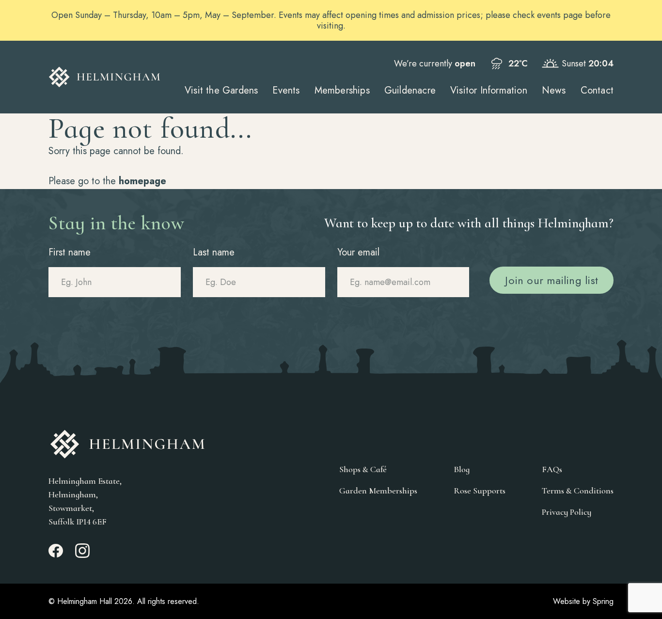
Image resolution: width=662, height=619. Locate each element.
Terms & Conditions (578, 490)
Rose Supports (479, 490)
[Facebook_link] (55, 555)
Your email (358, 252)
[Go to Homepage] (104, 77)
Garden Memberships (378, 490)
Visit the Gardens (221, 90)
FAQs (552, 469)
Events (285, 90)
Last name (214, 252)
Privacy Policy (566, 512)
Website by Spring (583, 601)
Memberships (342, 90)
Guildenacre (410, 90)
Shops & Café (363, 469)
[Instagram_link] (82, 555)
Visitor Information (488, 90)
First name (69, 252)
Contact (597, 90)
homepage (142, 181)
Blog (462, 469)
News (554, 90)
